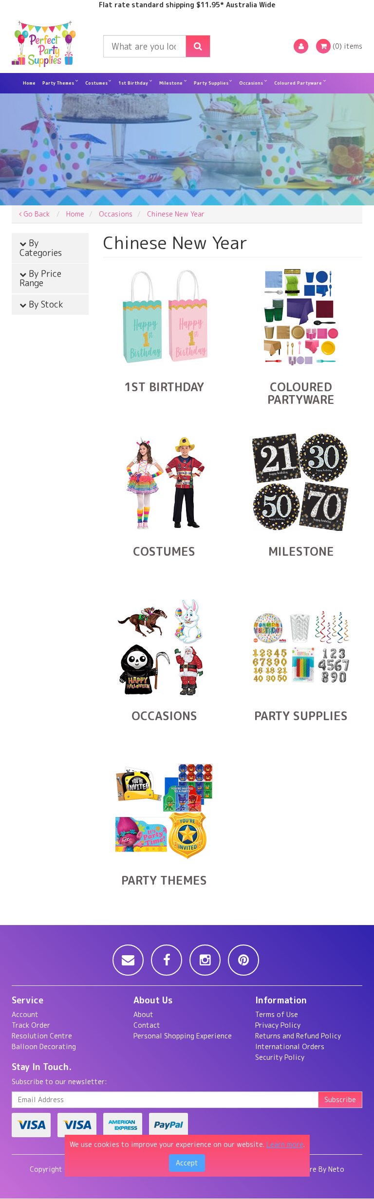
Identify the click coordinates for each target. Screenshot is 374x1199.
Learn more (284, 1144)
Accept (187, 1162)
